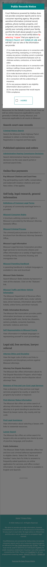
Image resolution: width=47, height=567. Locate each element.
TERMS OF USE (30, 40)
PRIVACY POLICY (12, 40)
